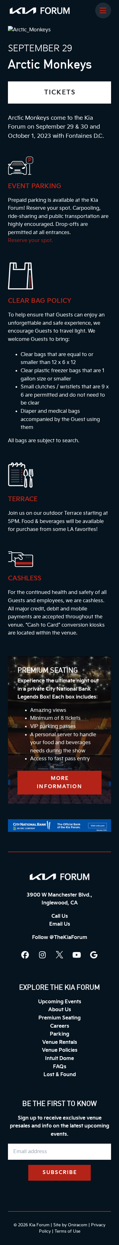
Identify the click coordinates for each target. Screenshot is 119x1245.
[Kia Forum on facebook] (25, 955)
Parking (59, 1034)
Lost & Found (59, 1075)
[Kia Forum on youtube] (77, 955)
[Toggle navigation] (103, 10)
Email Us (59, 924)
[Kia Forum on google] (94, 955)
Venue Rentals (59, 1042)
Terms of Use (67, 1231)
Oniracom (77, 1225)
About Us (59, 1010)
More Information (59, 783)
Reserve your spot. (30, 241)
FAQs (59, 1067)
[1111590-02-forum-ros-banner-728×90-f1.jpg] (59, 826)
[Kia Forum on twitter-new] (60, 955)
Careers (59, 1026)
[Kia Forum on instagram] (42, 955)
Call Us (59, 916)
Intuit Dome (59, 1059)
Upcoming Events (59, 1002)
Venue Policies (59, 1050)
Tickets (60, 92)
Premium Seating (59, 1018)
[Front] (59, 876)
